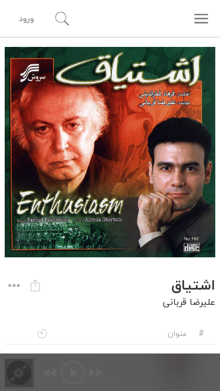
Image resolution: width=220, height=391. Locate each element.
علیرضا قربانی (189, 302)
